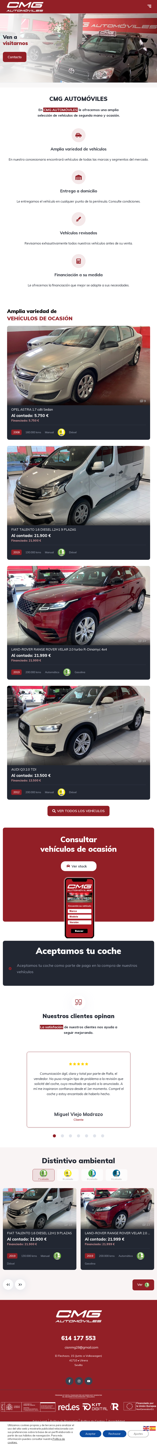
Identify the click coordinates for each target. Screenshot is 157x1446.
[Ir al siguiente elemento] (20, 1284)
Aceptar (90, 1433)
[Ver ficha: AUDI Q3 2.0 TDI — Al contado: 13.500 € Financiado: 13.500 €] (78, 743)
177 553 (78, 1338)
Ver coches (16, 57)
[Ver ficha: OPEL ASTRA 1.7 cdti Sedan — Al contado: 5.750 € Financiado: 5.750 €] (78, 383)
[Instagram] (79, 1381)
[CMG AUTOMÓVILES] (25, 7)
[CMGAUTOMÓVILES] (78, 48)
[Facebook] (69, 1381)
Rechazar (115, 1433)
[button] (54, 1135)
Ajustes (138, 1433)
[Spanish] (153, 1428)
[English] (146, 1428)
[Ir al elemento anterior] (8, 1284)
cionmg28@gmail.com (81, 1347)
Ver (145, 1285)
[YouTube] (88, 1381)
